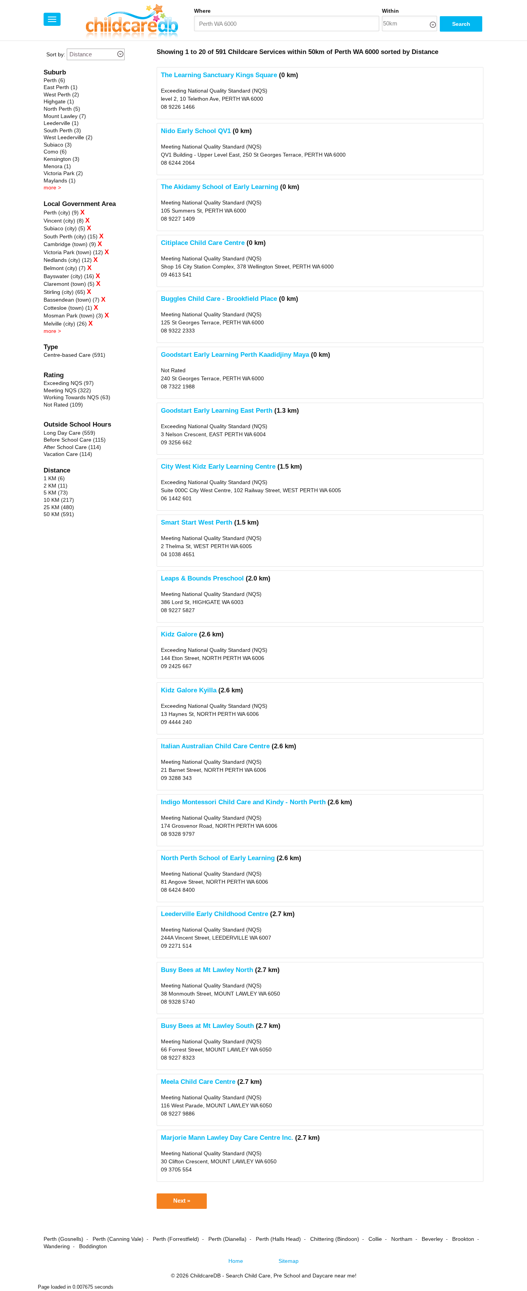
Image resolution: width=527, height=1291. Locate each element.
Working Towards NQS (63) (77, 397)
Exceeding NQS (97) (69, 383)
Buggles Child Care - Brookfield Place (219, 298)
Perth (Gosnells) (63, 1239)
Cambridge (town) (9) (70, 244)
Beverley (432, 1239)
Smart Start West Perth (196, 522)
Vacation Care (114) (68, 454)
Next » (181, 1201)
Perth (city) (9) (61, 212)
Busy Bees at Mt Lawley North (207, 970)
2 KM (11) (56, 486)
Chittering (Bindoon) (334, 1239)
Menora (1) (57, 166)
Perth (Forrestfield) (176, 1239)
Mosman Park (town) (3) (73, 315)
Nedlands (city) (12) (68, 260)
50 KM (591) (59, 514)
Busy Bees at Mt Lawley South (207, 1025)
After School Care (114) (72, 447)
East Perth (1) (61, 87)
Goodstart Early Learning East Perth (216, 410)
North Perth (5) (62, 109)
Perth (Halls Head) (278, 1239)
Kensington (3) (61, 159)
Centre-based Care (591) (74, 355)
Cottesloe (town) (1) (68, 308)
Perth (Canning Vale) (118, 1239)
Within (390, 11)
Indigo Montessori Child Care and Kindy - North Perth (243, 802)
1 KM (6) (54, 478)
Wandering (57, 1246)
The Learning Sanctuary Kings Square (219, 75)
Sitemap (289, 1261)
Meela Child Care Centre (198, 1081)
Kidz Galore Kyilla (188, 690)
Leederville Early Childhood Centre (214, 914)
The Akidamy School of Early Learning (219, 187)
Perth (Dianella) (227, 1239)
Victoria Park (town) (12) (73, 252)
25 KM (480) (59, 507)
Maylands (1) (60, 180)
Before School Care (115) (75, 440)
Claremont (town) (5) (69, 284)
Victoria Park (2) (63, 173)
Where (202, 11)
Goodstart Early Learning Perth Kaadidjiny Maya (235, 354)
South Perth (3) (62, 130)
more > (52, 187)
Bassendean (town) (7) (72, 300)
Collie (375, 1239)
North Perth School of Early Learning (218, 858)
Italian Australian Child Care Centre (215, 746)
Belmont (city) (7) (65, 268)
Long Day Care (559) (69, 433)
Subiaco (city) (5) (64, 228)
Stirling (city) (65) (64, 292)
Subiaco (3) (58, 145)
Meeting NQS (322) (67, 390)
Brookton (463, 1239)
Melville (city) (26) (65, 324)
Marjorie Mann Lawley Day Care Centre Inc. (227, 1137)
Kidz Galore (179, 634)
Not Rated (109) (63, 405)
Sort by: (55, 54)
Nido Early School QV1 (196, 131)
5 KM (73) (56, 492)
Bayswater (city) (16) (69, 276)
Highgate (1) (59, 101)
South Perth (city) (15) (71, 236)
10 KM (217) (59, 500)
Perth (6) (54, 80)
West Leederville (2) (68, 137)
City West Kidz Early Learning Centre (218, 466)
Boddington (93, 1246)
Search (461, 24)
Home (235, 1261)
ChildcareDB (205, 1275)
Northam (401, 1239)
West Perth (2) (61, 94)
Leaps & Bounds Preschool (202, 578)
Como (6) (55, 152)
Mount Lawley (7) (65, 116)
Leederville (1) (61, 123)
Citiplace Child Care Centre (203, 242)
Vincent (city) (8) (64, 221)
